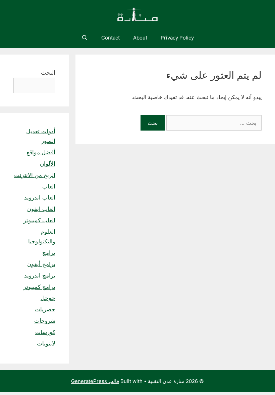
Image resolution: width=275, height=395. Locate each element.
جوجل (48, 298)
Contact (110, 37)
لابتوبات (46, 343)
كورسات (45, 332)
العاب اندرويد (39, 197)
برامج (48, 252)
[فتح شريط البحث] (84, 38)
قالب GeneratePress (95, 381)
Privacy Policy (177, 37)
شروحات (44, 320)
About (140, 37)
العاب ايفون (41, 209)
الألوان (47, 163)
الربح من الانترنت (34, 175)
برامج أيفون (41, 264)
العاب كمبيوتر (39, 220)
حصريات (45, 309)
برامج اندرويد (39, 275)
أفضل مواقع (40, 152)
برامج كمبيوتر (39, 287)
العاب (48, 186)
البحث (48, 72)
